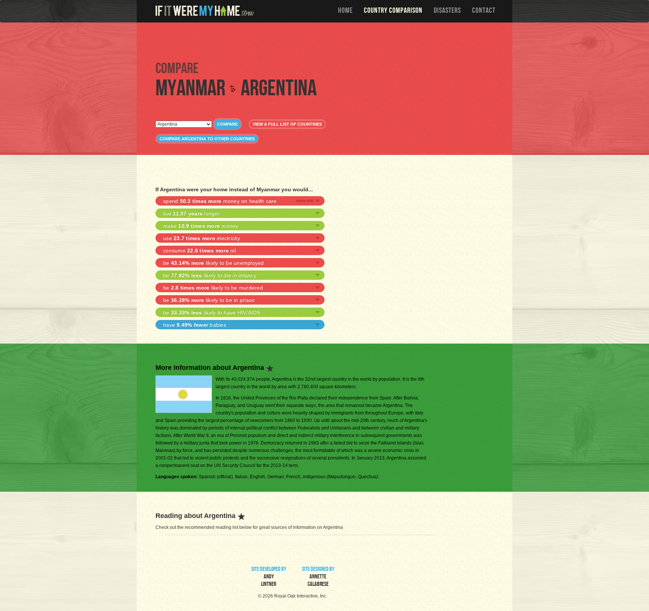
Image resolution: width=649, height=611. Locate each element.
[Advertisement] (326, 41)
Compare (227, 124)
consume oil (199, 251)
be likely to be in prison (209, 300)
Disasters (447, 11)
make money (200, 226)
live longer (191, 213)
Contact (483, 11)
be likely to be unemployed (213, 263)
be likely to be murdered (213, 288)
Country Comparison (393, 11)
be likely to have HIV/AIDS (211, 312)
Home (345, 11)
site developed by (268, 577)
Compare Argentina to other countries (207, 139)
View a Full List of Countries (287, 124)
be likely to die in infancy (209, 275)
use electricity (201, 238)
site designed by (318, 577)
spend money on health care (220, 201)
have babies (194, 325)
